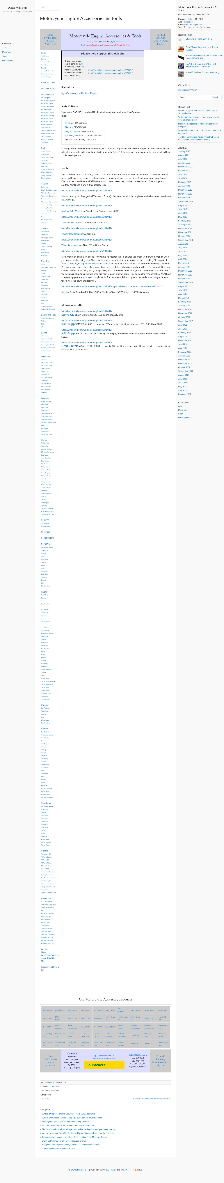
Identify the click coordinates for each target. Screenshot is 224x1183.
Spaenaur (69, 135)
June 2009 (182, 383)
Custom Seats (45, 154)
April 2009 (182, 391)
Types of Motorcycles (48, 101)
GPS (42, 303)
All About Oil (45, 374)
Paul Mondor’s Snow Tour (49, 878)
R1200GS (45, 544)
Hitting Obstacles (46, 124)
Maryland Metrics (72, 131)
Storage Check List (47, 937)
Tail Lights (44, 282)
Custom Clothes (46, 470)
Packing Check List (47, 508)
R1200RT (45, 592)
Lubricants (45, 356)
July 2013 (182, 290)
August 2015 (183, 205)
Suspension (44, 187)
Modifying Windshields (48, 348)
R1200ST (45, 610)
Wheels (43, 223)
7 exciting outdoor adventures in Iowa (58, 1149)
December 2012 (185, 310)
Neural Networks (161, 40)
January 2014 (184, 267)
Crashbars (44, 559)
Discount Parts (47, 88)
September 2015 (185, 201)
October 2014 (184, 236)
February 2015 (184, 221)
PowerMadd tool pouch (72, 234)
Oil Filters (44, 380)
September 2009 (185, 371)
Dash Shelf (44, 574)
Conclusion (44, 142)
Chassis (44, 184)
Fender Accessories (47, 169)
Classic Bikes (46, 1099)
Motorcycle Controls (47, 112)
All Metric (69, 123)
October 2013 (184, 279)
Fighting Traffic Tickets (48, 892)
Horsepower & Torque (48, 872)
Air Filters (44, 392)
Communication (46, 494)
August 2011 (183, 336)
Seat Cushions (45, 151)
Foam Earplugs (46, 473)
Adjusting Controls (47, 238)
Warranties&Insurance (48, 62)
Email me (84, 45)
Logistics (44, 505)
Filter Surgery (45, 389)
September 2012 (185, 321)
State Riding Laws (47, 511)
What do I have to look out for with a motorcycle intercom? (68, 1126)
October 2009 (184, 367)
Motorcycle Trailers (47, 434)
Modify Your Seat (46, 157)
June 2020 (182, 178)
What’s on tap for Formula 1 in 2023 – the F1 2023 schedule (68, 1114)
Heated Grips (45, 240)
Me (42, 961)
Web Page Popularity (50, 955)
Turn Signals (45, 288)
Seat (42, 568)
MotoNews (7, 52)
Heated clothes (46, 458)
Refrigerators (45, 431)
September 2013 (185, 282)
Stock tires (44, 824)
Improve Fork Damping (48, 211)
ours (81, 64)
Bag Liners (44, 407)
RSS (140, 1170)
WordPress (126, 1170)
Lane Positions (45, 127)
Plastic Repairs (46, 175)
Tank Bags (44, 404)
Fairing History (45, 351)
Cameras (44, 490)
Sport (4, 56)
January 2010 (184, 356)
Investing (160, 37)
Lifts (42, 327)
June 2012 (182, 329)
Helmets (43, 479)
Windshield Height (47, 339)
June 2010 (182, 344)
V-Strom (44, 729)
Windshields (45, 336)
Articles (44, 851)
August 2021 (183, 155)
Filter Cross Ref (46, 386)
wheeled (49, 1082)
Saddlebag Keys (46, 413)
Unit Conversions (46, 928)
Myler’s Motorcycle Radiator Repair (79, 93)
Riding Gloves (45, 467)
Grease (43, 360)
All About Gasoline (47, 857)
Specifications (45, 526)
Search (50, 40)
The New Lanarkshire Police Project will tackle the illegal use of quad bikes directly (78, 1129)
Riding (44, 440)
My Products (50, 37)
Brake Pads (44, 773)
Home (50, 34)
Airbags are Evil (46, 854)
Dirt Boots (44, 464)
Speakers (44, 297)
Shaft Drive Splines (47, 366)
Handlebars (44, 234)
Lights (43, 565)
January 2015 (184, 225)
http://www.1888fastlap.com (94, 263)
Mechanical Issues (47, 547)
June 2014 (182, 252)
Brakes (43, 249)
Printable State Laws (47, 514)
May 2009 (182, 387)
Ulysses (44, 705)
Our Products (45, 523)
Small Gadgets (45, 488)
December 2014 (185, 229)
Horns (43, 273)
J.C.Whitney (72, 263)
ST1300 (44, 627)
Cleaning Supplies (46, 172)
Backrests (44, 160)
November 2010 (185, 340)
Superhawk (46, 803)
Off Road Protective (47, 452)
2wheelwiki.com (17, 7)
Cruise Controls (46, 246)
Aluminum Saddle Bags (48, 422)
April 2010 (182, 348)
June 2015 (182, 213)
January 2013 (184, 306)
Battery (43, 270)
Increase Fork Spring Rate (49, 205)
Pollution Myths (46, 881)
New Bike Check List (48, 934)
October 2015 (184, 198)
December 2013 (185, 271)
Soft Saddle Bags (46, 416)
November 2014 (185, 232)
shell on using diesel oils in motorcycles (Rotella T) (152, 1098)
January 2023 (184, 151)
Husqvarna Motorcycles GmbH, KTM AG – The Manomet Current (71, 1145)
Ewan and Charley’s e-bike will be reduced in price (64, 1141)
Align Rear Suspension (48, 193)
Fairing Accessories (47, 684)
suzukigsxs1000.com (187, 90)
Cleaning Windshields (48, 342)
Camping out (45, 503)
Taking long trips (46, 485)
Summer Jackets (46, 449)
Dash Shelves (45, 690)
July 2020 (182, 175)
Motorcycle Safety (47, 103)
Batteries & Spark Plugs (48, 905)
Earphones (44, 300)
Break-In (43, 68)
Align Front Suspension (48, 199)
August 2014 (183, 244)
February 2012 (184, 333)
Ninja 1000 (45, 532)
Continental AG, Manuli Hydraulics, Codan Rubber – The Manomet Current (74, 1137)
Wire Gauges (45, 925)
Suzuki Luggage (46, 788)
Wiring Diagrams (46, 669)
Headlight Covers (46, 163)
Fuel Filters (44, 663)
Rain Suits (44, 446)
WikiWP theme (109, 1170)
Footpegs (44, 255)
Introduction (45, 56)
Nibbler (64, 196)
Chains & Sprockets (47, 907)
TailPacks (44, 425)
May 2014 (182, 256)
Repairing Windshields (48, 345)
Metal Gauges (45, 922)
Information (44, 696)
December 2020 (185, 167)
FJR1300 (45, 520)
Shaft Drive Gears (47, 362)
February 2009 (184, 394)
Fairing (44, 333)
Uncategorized (8, 61)
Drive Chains (45, 214)
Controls (44, 228)
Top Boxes (44, 428)
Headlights (44, 279)
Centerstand (45, 764)
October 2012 (184, 317)
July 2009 (182, 379)
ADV (4, 48)
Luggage (45, 398)
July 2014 (182, 248)
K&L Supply (69, 324)
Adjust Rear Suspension (48, 196)
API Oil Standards (46, 377)
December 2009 (185, 360)
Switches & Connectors (48, 267)
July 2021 (182, 159)
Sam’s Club (68, 314)
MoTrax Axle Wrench (71, 211)
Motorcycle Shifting (47, 118)
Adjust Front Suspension (49, 202)
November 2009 (185, 364)
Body (43, 148)
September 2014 (185, 240)
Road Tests (44, 550)
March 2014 (183, 263)
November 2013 (185, 275)
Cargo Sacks (45, 410)
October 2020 (184, 171)
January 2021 (184, 163)
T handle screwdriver (71, 245)
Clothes (43, 497)
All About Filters (46, 383)
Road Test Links (48, 82)
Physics (160, 43)
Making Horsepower (47, 875)
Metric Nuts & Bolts (47, 318)
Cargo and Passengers (48, 130)
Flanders (69, 127)
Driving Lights (45, 276)
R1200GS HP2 (47, 538)
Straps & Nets (45, 401)
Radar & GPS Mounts (48, 309)
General (43, 59)
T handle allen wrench (72, 222)
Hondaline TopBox (47, 693)
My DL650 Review (47, 797)
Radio (43, 291)
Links (42, 556)
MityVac (65, 292)
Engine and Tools (48, 315)
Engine (43, 660)
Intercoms (44, 294)
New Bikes (44, 65)
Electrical (45, 261)
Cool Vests (44, 455)
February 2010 (184, 352)
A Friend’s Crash (46, 866)
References (46, 898)
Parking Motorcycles (47, 133)
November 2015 (185, 194)
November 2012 (185, 313)
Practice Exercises (47, 139)
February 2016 (184, 182)
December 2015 (185, 190)
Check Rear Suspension (49, 190)
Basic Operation (46, 136)
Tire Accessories (46, 220)
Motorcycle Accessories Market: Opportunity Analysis (65, 1122)
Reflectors (44, 285)
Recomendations (46, 109)
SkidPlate (44, 762)
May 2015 (182, 217)
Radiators (44, 321)
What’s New (50, 43)
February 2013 (184, 302)
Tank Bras (44, 166)
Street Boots (45, 461)
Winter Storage (46, 77)
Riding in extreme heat (48, 482)
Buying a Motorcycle (47, 106)
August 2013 (183, 286)
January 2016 (184, 186)
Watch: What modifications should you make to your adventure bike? (72, 1118)
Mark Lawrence (118, 42)
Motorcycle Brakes (47, 121)
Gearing (43, 750)
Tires (42, 217)
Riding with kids (46, 476)
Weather (44, 949)
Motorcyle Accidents (47, 913)
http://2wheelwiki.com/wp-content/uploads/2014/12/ (110, 70)
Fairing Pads (45, 687)
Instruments (45, 231)
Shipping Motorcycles (48, 74)
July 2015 (182, 209)
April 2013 (182, 294)
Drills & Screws (46, 931)
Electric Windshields (47, 681)
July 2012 (182, 325)
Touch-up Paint (46, 178)
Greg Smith (68, 346)
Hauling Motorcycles (47, 71)
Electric (43, 779)
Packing (43, 499)
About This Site (48, 958)
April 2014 (182, 259)
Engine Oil (44, 371)
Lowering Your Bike (47, 208)
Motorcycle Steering (47, 115)
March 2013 (183, 298)
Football (161, 34)
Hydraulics (44, 252)
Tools (42, 324)
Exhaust (43, 580)
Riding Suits (45, 443)
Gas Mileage (45, 744)
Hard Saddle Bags (47, 419)
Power (43, 264)
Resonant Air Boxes (47, 884)
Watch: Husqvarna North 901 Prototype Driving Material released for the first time (78, 1133)
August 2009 (183, 375)
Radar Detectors (46, 306)
